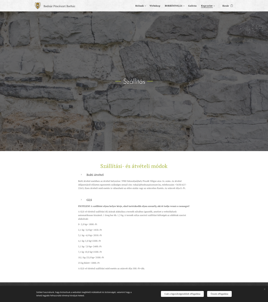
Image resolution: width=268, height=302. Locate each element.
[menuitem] (141, 5)
